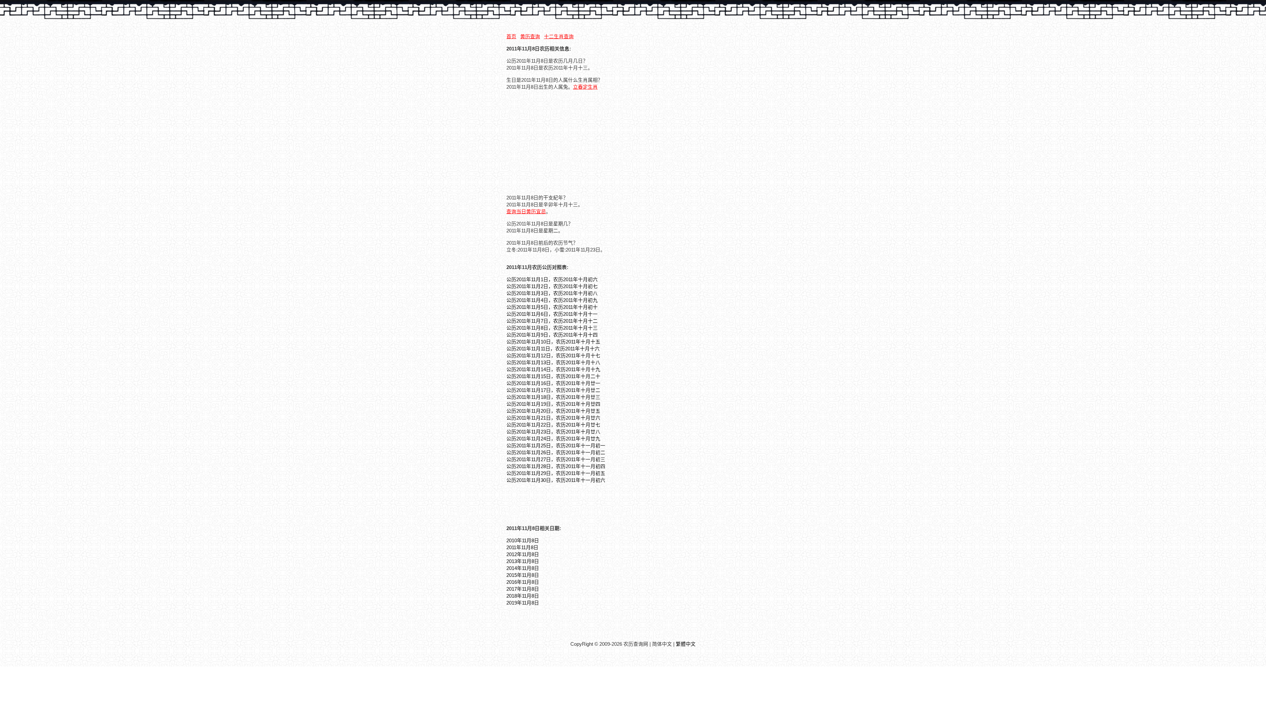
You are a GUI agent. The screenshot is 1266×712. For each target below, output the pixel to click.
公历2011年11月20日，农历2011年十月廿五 (553, 411)
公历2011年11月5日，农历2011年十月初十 (552, 307)
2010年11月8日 (522, 540)
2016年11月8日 (522, 582)
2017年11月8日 (522, 589)
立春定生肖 (585, 87)
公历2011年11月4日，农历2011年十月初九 (552, 300)
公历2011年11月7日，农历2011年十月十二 (552, 321)
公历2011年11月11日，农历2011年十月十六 (553, 348)
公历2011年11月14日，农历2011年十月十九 (553, 369)
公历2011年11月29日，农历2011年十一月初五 (555, 473)
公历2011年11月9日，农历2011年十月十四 (552, 335)
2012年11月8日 (522, 554)
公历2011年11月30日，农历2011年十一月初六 (555, 480)
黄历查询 (530, 36)
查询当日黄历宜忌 (526, 211)
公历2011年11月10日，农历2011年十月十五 (553, 341)
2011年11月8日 (522, 547)
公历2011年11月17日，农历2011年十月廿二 (553, 390)
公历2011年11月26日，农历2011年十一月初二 (555, 452)
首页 (511, 36)
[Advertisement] (561, 141)
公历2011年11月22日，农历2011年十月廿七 (553, 425)
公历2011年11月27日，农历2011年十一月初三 (555, 459)
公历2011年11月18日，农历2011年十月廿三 (553, 397)
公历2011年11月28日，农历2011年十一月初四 (555, 466)
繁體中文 (686, 644)
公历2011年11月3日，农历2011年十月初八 (552, 293)
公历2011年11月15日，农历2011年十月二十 (553, 376)
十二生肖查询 (559, 36)
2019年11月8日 (522, 603)
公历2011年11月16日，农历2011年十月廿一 (553, 383)
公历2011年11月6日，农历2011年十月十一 (552, 314)
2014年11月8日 (522, 568)
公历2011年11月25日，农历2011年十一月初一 (555, 445)
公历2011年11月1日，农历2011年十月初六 (552, 279)
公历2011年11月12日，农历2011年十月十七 (553, 355)
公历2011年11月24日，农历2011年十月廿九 (553, 438)
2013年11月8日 (522, 561)
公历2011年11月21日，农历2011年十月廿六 (553, 418)
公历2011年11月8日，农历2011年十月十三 (552, 328)
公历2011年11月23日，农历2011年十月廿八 (553, 431)
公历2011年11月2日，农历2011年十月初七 (552, 286)
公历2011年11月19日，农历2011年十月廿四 (553, 404)
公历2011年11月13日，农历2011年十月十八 (553, 362)
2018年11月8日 (522, 596)
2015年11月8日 (522, 575)
